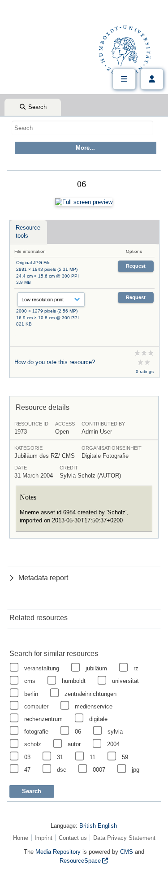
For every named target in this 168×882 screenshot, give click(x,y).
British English (98, 825)
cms (29, 681)
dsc (61, 769)
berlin (31, 694)
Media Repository (58, 851)
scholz (32, 744)
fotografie (36, 731)
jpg (135, 769)
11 (92, 757)
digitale (98, 719)
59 (125, 757)
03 (27, 757)
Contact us (73, 837)
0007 (99, 769)
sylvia (115, 731)
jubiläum (96, 668)
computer (36, 706)
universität (125, 681)
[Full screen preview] (83, 202)
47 (27, 769)
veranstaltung (41, 668)
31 (60, 757)
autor (74, 744)
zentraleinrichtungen (90, 694)
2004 (113, 744)
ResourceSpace (80, 860)
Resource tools (28, 231)
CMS (126, 851)
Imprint (43, 837)
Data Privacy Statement (124, 837)
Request (136, 266)
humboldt (74, 681)
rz (136, 668)
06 (78, 731)
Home (20, 837)
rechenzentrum (43, 719)
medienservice (93, 706)
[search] (82, 128)
